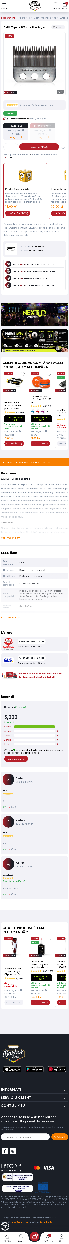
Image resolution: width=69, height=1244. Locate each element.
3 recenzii (25, 105)
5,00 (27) (20, 978)
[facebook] (5, 1151)
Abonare (60, 1136)
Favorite (63, 146)
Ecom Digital (46, 1222)
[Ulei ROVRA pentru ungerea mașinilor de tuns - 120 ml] (41, 947)
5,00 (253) (47, 971)
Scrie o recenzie (16, 759)
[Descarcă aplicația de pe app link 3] (57, 1069)
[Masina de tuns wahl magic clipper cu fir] (14, 947)
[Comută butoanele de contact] (63, 1226)
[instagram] (13, 1151)
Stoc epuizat (14, 1002)
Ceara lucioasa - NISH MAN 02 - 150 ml (41, 399)
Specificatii (22, 462)
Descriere (7, 462)
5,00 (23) (47, 406)
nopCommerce (20, 1222)
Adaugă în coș (39, 147)
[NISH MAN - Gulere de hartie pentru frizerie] (14, 382)
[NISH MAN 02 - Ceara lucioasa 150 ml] (41, 382)
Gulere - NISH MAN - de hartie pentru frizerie (13, 405)
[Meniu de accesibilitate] (5, 1226)
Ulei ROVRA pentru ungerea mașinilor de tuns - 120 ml (41, 964)
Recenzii (47, 462)
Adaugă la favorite (22, 374)
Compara (58, 27)
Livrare (35, 462)
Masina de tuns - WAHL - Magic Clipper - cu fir (13, 971)
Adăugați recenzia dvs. (44, 105)
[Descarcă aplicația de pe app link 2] (34, 1069)
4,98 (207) (21, 412)
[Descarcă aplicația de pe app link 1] (12, 1069)
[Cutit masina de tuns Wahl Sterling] (34, 92)
